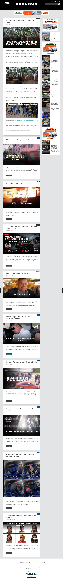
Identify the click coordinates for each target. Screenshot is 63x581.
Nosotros (22, 562)
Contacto (33, 562)
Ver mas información (31, 576)
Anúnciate (28, 562)
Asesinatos (38, 181)
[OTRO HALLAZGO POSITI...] (62, 290)
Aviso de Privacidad (41, 562)
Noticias (38, 360)
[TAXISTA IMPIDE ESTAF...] (0, 290)
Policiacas (38, 18)
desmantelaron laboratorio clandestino (14, 130)
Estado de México (23, 130)
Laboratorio (28, 130)
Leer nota (9, 175)
